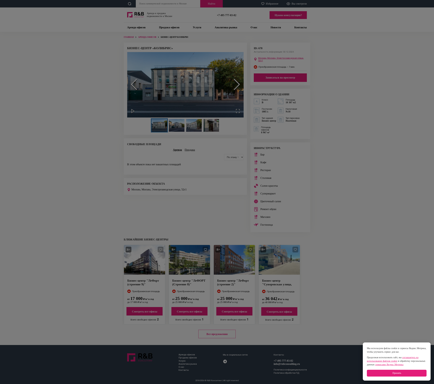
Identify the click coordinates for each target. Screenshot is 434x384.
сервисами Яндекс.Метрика (389, 364)
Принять (396, 373)
